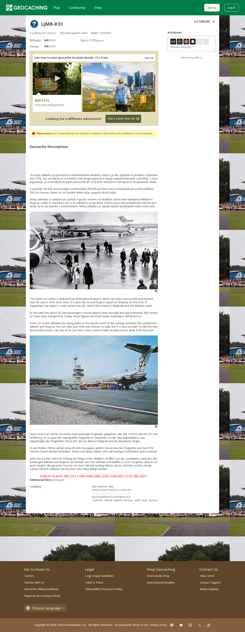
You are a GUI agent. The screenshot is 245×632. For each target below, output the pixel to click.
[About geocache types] (34, 24)
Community (77, 8)
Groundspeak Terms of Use (132, 625)
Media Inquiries (209, 589)
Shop (98, 8)
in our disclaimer (142, 133)
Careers (29, 576)
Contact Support (210, 582)
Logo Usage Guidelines (99, 576)
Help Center (207, 576)
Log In (232, 7)
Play (57, 8)
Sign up (211, 7)
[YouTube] (181, 625)
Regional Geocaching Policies (42, 596)
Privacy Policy (158, 625)
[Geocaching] (26, 7)
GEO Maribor (49, 33)
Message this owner (76, 33)
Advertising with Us (191, 57)
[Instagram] (190, 625)
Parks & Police (94, 582)
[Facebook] (172, 625)
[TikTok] (208, 625)
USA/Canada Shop (158, 576)
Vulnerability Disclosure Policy (103, 589)
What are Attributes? (181, 47)
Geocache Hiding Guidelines (41, 589)
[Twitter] (199, 625)
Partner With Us (34, 582)
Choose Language (46, 608)
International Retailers (161, 582)
